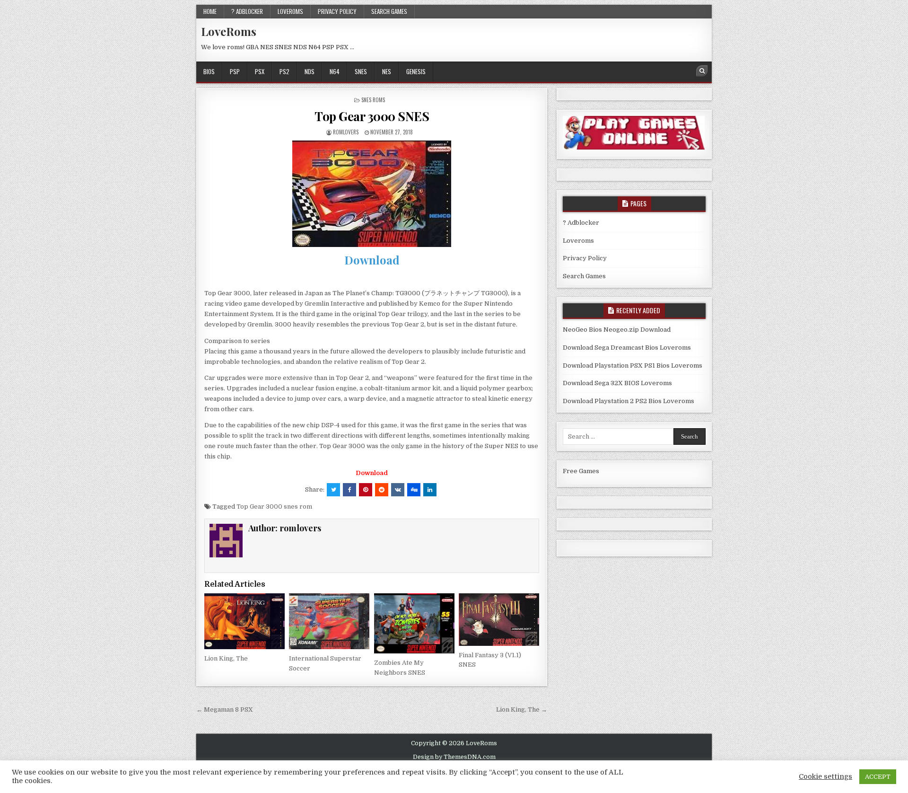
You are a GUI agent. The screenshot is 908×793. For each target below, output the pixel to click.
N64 (335, 71)
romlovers (345, 132)
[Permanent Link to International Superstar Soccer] (329, 621)
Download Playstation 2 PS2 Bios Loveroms (628, 401)
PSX (259, 71)
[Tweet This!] (333, 489)
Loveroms (290, 11)
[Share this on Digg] (413, 489)
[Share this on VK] (397, 489)
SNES (361, 71)
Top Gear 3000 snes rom (274, 506)
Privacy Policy (337, 11)
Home (210, 11)
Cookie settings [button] (825, 777)
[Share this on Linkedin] (430, 489)
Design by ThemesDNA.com (454, 757)
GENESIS (416, 71)
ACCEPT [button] (878, 776)
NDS (309, 71)
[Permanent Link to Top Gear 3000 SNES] (371, 194)
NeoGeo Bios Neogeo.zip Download (617, 329)
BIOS (209, 71)
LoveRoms (228, 31)
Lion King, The (226, 658)
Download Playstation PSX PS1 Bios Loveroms (632, 365)
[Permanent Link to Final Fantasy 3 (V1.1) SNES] (499, 619)
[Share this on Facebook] (349, 489)
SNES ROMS (373, 100)
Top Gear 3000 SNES (371, 116)
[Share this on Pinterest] (365, 489)
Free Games (581, 471)
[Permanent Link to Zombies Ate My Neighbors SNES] (414, 623)
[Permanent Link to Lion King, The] (244, 621)
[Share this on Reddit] (381, 489)
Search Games (389, 11)
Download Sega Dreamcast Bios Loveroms (627, 347)
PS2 (284, 71)
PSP (235, 71)
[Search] (701, 71)
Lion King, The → (521, 709)
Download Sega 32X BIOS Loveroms (617, 383)
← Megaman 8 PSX (224, 709)
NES (386, 71)
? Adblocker (247, 11)
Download (372, 259)
